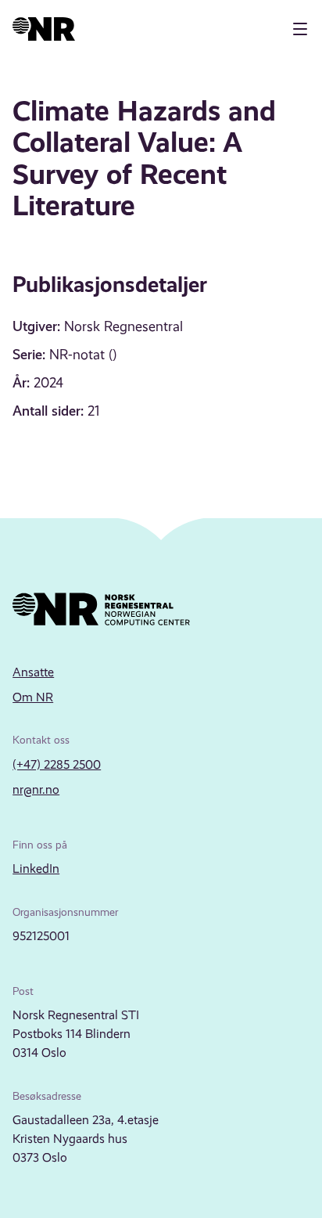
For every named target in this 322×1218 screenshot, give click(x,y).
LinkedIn (36, 868)
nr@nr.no (36, 789)
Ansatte (33, 672)
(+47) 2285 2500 (57, 764)
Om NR (33, 697)
